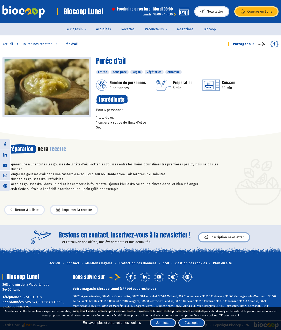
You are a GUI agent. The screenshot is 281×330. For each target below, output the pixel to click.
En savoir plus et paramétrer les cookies (112, 322)
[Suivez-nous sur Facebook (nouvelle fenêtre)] (5, 144)
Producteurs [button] (154, 29)
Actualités (103, 29)
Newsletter (215, 11)
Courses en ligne (259, 11)
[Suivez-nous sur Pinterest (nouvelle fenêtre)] (5, 185)
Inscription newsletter (227, 237)
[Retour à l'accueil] (23, 11)
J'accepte (192, 322)
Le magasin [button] (74, 29)
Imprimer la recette (77, 210)
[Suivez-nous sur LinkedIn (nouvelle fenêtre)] (5, 155)
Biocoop (210, 29)
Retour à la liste (27, 210)
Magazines (185, 29)
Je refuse (163, 322)
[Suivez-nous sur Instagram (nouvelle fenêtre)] (5, 175)
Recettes (128, 29)
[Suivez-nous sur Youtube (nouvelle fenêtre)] (5, 165)
